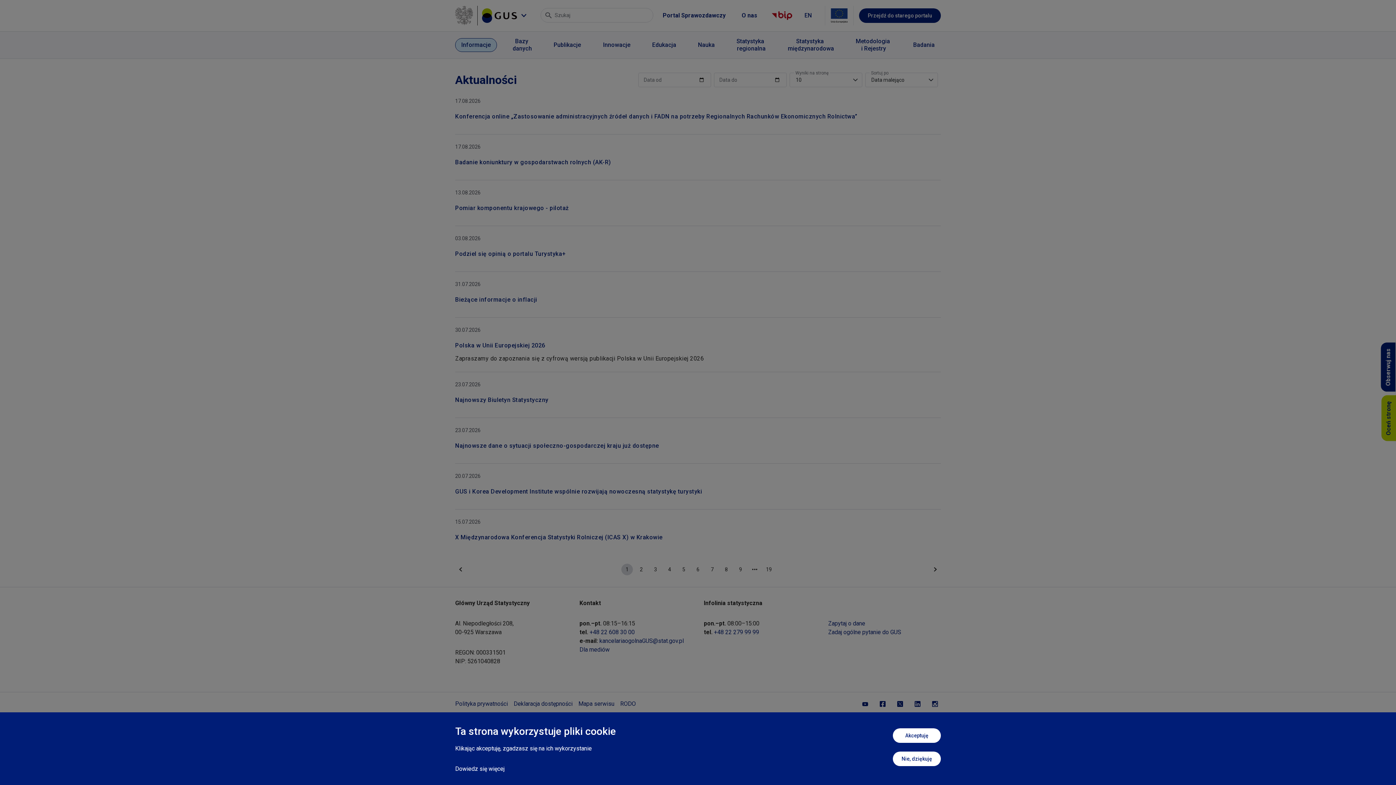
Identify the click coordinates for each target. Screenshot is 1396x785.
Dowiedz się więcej (480, 768)
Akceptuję (916, 735)
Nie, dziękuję (917, 759)
